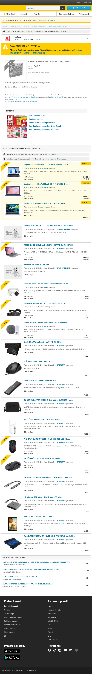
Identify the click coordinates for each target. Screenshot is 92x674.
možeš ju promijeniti (48, 20)
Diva (49, 636)
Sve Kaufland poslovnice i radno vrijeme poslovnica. (22, 101)
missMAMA (52, 617)
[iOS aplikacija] (12, 651)
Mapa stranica (9, 632)
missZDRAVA (53, 621)
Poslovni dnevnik (54, 610)
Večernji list (52, 613)
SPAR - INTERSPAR (64, 229)
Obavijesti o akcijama (66, 14)
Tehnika (26, 27)
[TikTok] (54, 650)
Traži (62, 8)
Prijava (78, 2)
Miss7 (50, 624)
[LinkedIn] (71, 650)
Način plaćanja (9, 628)
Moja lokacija (10, 14)
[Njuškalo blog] (76, 650)
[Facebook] (49, 650)
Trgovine (37, 14)
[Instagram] (59, 650)
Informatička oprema (38, 27)
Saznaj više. (52, 154)
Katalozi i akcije (16, 27)
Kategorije (24, 14)
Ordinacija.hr (53, 639)
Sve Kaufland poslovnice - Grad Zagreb (45, 126)
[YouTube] (65, 650)
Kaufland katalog (36, 119)
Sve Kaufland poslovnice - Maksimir (43, 129)
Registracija (87, 2)
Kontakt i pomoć (11, 606)
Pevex (45, 168)
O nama (7, 610)
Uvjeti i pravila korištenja (13, 617)
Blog (6, 636)
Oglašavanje (9, 613)
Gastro (50, 628)
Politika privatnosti (11, 621)
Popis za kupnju (84, 14)
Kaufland (34, 97)
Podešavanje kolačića (12, 624)
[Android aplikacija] (12, 657)
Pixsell (50, 632)
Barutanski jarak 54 (57, 97)
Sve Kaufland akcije (37, 115)
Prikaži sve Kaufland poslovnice (42, 122)
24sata (50, 606)
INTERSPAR (61, 248)
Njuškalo (5, 27)
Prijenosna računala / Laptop (57, 27)
